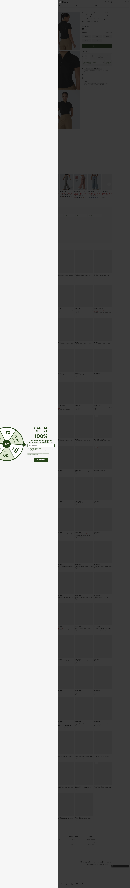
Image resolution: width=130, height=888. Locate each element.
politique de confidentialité (32, 454)
